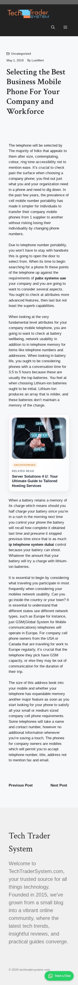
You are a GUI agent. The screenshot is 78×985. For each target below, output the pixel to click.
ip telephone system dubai (31, 544)
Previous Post (21, 785)
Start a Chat (62, 975)
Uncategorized (21, 53)
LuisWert (38, 60)
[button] (53, 27)
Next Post (58, 785)
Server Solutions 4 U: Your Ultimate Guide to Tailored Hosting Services (35, 481)
